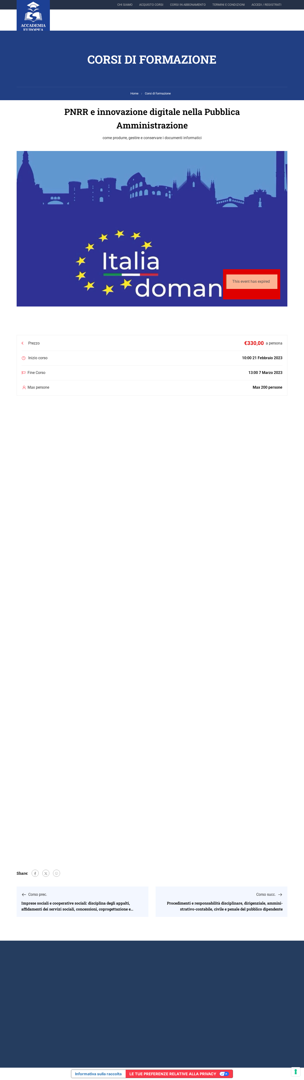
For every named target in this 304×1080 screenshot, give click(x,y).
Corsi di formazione (158, 93)
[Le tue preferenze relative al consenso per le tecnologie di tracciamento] (295, 1071)
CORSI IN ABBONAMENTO (188, 4)
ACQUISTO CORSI (151, 4)
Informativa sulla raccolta (98, 1073)
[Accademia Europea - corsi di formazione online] (33, 16)
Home (134, 93)
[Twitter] (45, 873)
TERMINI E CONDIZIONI (228, 4)
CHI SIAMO (125, 4)
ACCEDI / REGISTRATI (266, 4)
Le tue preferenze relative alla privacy (172, 1073)
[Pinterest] (56, 873)
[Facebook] (35, 873)
